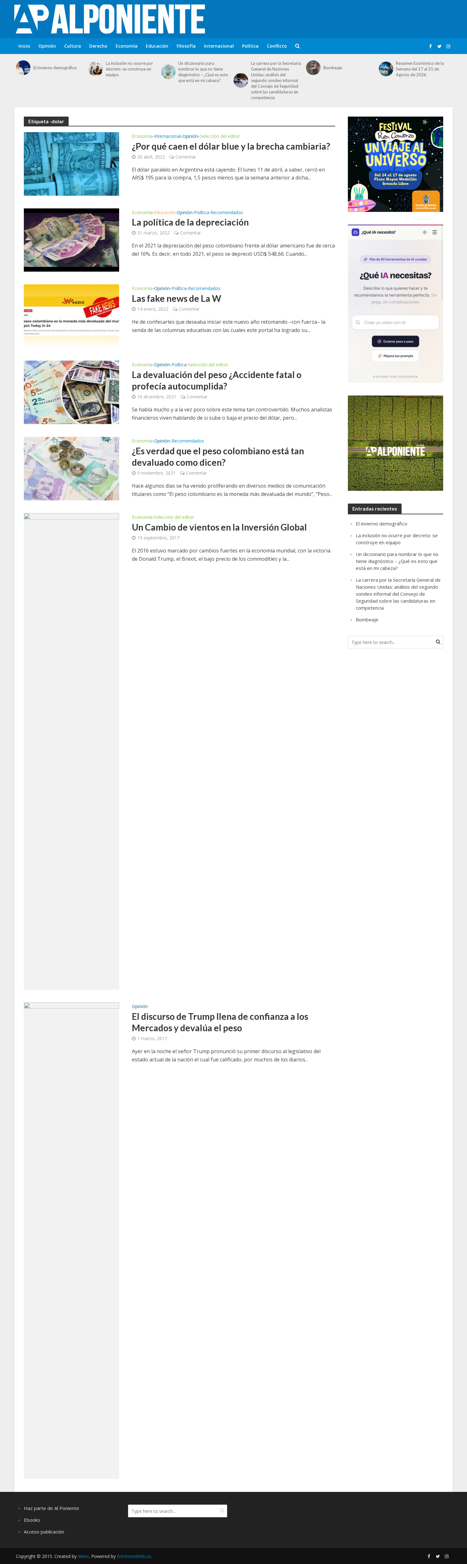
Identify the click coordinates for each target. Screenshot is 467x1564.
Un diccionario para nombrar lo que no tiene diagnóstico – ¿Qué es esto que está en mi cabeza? (203, 72)
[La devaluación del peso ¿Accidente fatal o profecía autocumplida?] (71, 392)
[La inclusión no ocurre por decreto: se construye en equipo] (95, 69)
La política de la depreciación (190, 222)
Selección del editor (220, 136)
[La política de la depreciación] (71, 239)
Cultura (72, 46)
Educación (157, 46)
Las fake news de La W (176, 298)
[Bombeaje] (313, 67)
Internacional (219, 46)
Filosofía (186, 46)
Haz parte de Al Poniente (51, 1508)
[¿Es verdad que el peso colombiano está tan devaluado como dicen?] (71, 468)
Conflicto (277, 46)
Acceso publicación (44, 1531)
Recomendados (227, 212)
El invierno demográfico (55, 67)
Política (250, 46)
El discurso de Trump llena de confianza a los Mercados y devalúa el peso (220, 1022)
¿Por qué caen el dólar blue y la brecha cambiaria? (231, 146)
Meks (83, 1556)
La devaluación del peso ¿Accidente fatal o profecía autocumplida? (216, 380)
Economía (127, 46)
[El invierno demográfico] (23, 67)
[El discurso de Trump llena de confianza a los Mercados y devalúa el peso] (71, 1240)
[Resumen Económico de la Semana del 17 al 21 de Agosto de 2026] (386, 69)
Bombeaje (332, 67)
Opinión (47, 46)
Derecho (98, 46)
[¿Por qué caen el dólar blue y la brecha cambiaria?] (71, 163)
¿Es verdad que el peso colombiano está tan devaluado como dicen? (218, 456)
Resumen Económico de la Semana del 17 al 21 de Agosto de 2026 (420, 69)
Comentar (185, 157)
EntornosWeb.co (134, 1556)
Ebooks (32, 1520)
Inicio (24, 46)
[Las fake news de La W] (71, 315)
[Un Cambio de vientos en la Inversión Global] (71, 751)
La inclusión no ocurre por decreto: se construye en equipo (129, 69)
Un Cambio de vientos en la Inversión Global (219, 527)
